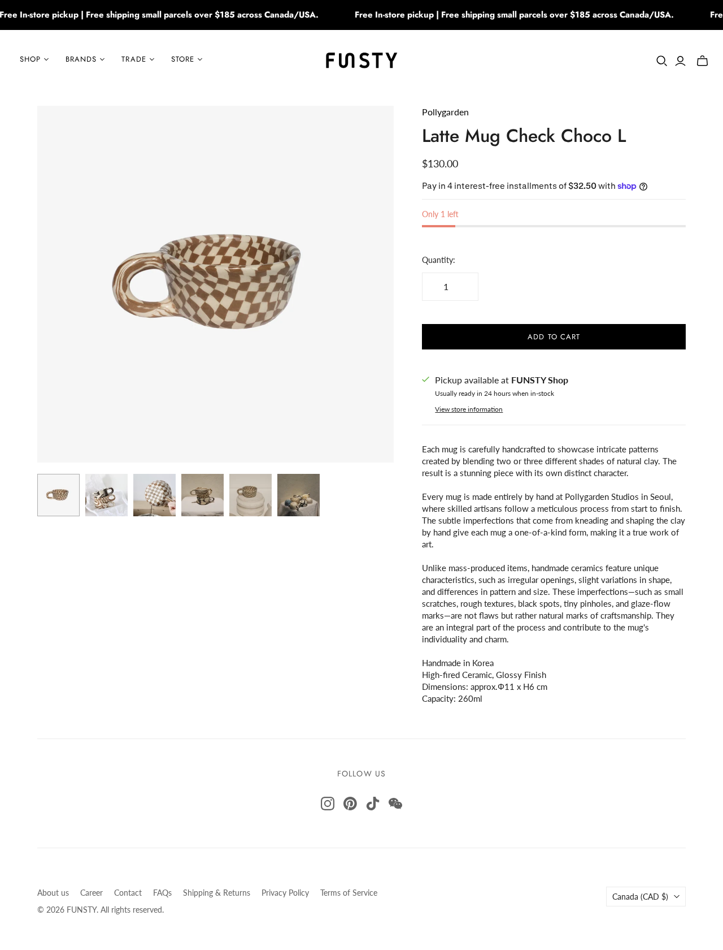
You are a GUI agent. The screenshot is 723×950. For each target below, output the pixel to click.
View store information (469, 409)
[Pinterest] (350, 803)
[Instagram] (327, 803)
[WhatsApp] (395, 803)
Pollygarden (445, 111)
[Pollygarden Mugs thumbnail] (106, 495)
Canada (640, 896)
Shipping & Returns (216, 892)
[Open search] (662, 61)
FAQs (162, 892)
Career (91, 892)
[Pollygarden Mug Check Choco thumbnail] (154, 495)
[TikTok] (373, 803)
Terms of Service (348, 892)
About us (53, 892)
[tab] (553, 574)
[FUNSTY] (362, 59)
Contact (128, 892)
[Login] (680, 61)
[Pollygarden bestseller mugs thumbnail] (202, 495)
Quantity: (438, 260)
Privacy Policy (285, 892)
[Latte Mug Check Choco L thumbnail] (58, 495)
